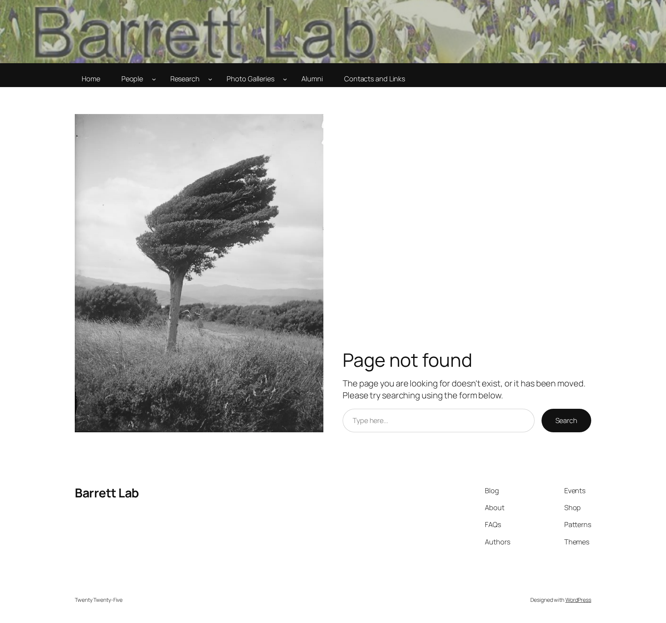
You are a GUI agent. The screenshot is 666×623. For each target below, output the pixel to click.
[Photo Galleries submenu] (285, 79)
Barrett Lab (107, 492)
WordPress (578, 599)
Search (566, 420)
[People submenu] (154, 79)
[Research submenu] (210, 79)
